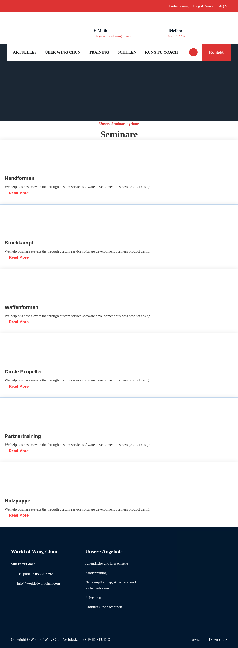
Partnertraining (23, 436)
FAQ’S (222, 6)
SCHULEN (127, 52)
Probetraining (179, 6)
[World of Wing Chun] (33, 22)
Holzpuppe (17, 501)
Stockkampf (19, 243)
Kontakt (216, 52)
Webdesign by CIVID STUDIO (86, 639)
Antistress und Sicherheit (103, 607)
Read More (18, 193)
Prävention (93, 597)
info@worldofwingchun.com (114, 36)
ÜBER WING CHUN (62, 52)
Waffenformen (21, 307)
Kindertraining (96, 573)
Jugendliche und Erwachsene (106, 563)
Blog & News (203, 6)
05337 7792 (176, 36)
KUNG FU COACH (161, 52)
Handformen (19, 178)
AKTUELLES (24, 52)
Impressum (195, 639)
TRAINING (99, 52)
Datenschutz (218, 639)
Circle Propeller (23, 371)
